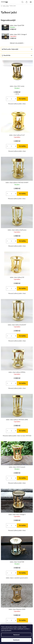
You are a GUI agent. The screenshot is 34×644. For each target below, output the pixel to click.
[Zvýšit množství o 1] (15, 99)
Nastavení (16, 635)
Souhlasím (16, 640)
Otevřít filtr (7, 55)
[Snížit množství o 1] (7, 99)
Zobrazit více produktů (16, 43)
